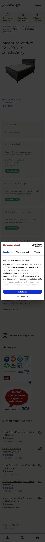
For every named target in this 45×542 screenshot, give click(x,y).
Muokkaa (21, 296)
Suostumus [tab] (8, 252)
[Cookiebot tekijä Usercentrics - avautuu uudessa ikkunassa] (32, 245)
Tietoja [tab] (37, 252)
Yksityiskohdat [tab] (22, 252)
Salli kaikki (22, 292)
